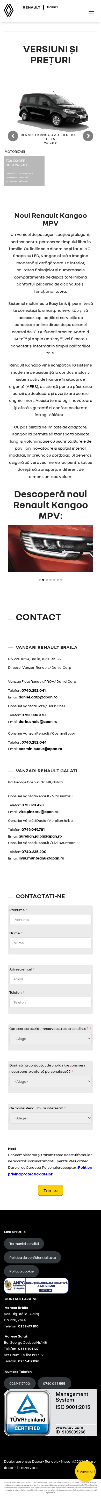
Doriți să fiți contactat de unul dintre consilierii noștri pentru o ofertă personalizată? (47, 1068)
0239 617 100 (20, 1383)
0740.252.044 (34, 742)
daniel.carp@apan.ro (38, 697)
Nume (14, 933)
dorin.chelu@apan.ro (38, 721)
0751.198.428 (32, 804)
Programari (85, 1471)
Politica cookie (21, 1271)
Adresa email (20, 969)
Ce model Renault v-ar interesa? (36, 1108)
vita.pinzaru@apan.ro (39, 811)
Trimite (50, 1190)
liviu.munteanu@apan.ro (41, 858)
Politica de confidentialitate (32, 1257)
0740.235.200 (34, 851)
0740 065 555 (54, 1383)
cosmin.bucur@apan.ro (40, 748)
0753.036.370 (33, 714)
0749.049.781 (33, 829)
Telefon (15, 992)
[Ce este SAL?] (36, 1285)
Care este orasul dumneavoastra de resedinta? (49, 1028)
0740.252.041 (33, 690)
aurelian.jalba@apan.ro (40, 836)
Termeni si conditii (24, 1243)
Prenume (17, 910)
